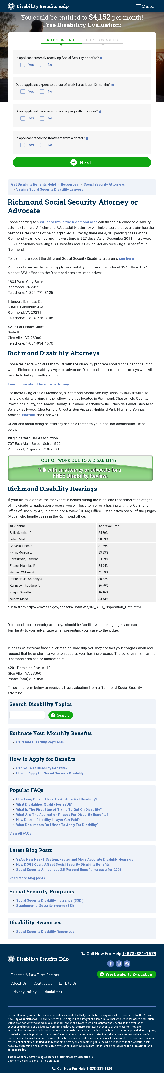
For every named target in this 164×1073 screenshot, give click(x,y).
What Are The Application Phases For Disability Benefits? (62, 815)
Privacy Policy (24, 991)
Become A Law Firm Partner (35, 974)
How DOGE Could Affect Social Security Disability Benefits (63, 864)
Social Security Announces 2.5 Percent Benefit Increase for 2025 (68, 870)
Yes (31, 65)
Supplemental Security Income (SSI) (45, 906)
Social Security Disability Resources (45, 932)
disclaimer (139, 1045)
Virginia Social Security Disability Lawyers (49, 189)
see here (126, 258)
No (50, 65)
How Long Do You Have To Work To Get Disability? (56, 799)
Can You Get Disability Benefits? (42, 768)
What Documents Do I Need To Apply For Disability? (57, 825)
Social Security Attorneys (104, 184)
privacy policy (17, 1049)
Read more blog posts (27, 878)
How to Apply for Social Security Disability (49, 773)
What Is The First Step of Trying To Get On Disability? (59, 810)
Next (85, 162)
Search (63, 715)
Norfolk (28, 415)
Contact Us (43, 983)
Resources (70, 184)
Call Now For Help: (121, 953)
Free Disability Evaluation (128, 974)
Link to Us (68, 983)
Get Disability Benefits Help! (33, 184)
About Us (19, 983)
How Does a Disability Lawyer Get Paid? (48, 820)
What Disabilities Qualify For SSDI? (44, 804)
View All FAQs (20, 833)
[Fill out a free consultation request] (81, 470)
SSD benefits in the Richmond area (67, 222)
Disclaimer (53, 991)
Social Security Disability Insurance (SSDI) (49, 900)
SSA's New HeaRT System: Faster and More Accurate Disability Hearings (74, 859)
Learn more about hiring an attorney (38, 384)
